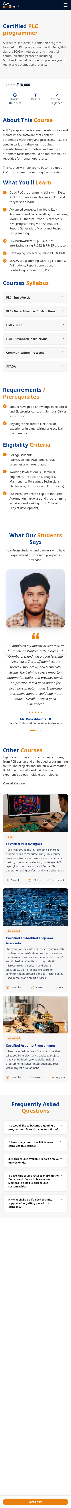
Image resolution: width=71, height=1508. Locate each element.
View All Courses (14, 783)
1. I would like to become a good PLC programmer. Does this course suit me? (33, 1127)
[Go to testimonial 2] (37, 730)
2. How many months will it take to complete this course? (30, 1144)
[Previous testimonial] (8, 650)
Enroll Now (35, 1501)
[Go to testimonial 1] (33, 730)
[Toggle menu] (65, 5)
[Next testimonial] (62, 650)
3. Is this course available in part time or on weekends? (33, 1160)
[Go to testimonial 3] (40, 730)
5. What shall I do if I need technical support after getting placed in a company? (30, 1203)
